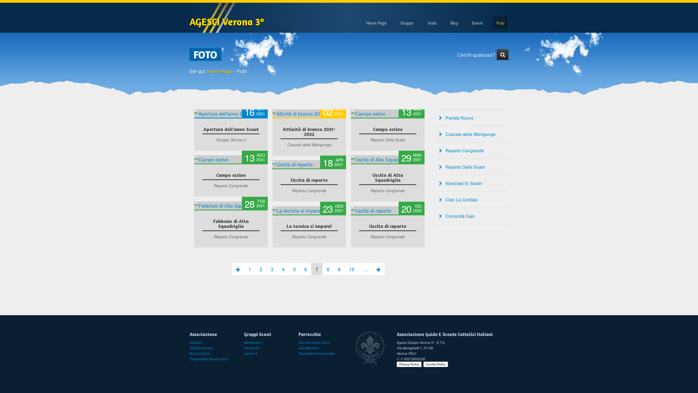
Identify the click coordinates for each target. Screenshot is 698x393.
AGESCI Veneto (201, 348)
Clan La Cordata (460, 199)
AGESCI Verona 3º (226, 22)
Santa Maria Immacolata (317, 353)
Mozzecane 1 (254, 342)
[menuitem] (407, 23)
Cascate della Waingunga (469, 134)
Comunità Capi (459, 216)
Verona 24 (251, 348)
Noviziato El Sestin (463, 183)
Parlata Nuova (458, 118)
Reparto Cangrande (464, 150)
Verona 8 (250, 353)
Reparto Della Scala (464, 167)
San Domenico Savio (314, 342)
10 (351, 269)
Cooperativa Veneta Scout (208, 358)
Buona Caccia (199, 353)
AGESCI (195, 342)
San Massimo (309, 348)
